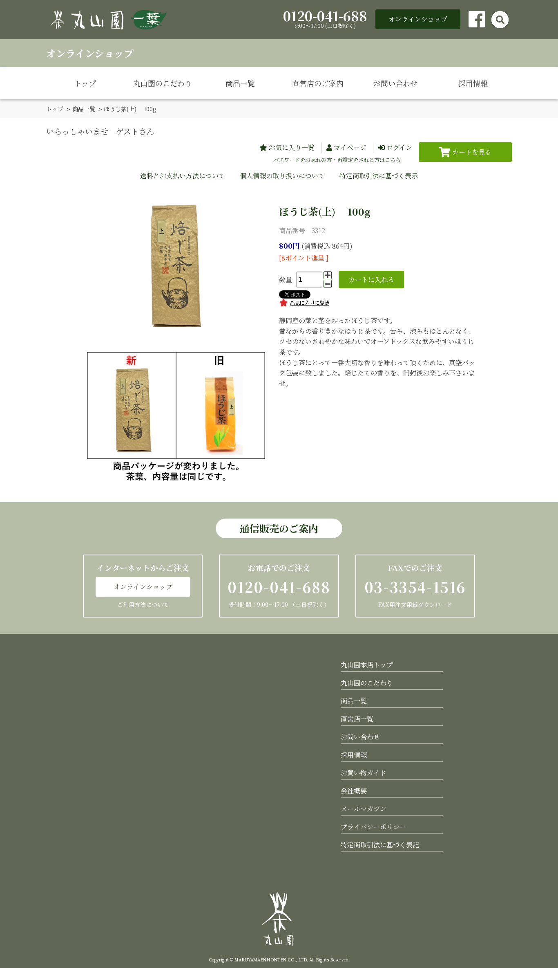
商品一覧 (240, 83)
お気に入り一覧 (292, 147)
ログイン (399, 147)
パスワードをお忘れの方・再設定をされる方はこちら (337, 160)
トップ (85, 83)
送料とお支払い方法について (182, 175)
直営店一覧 (357, 718)
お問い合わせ (395, 83)
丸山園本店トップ (367, 664)
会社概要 (354, 790)
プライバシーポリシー (373, 826)
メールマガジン (363, 808)
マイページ (350, 147)
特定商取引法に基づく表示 (378, 175)
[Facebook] (477, 19)
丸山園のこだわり (162, 83)
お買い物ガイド (363, 772)
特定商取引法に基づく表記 (380, 844)
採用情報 (473, 83)
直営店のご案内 (318, 83)
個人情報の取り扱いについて (282, 175)
